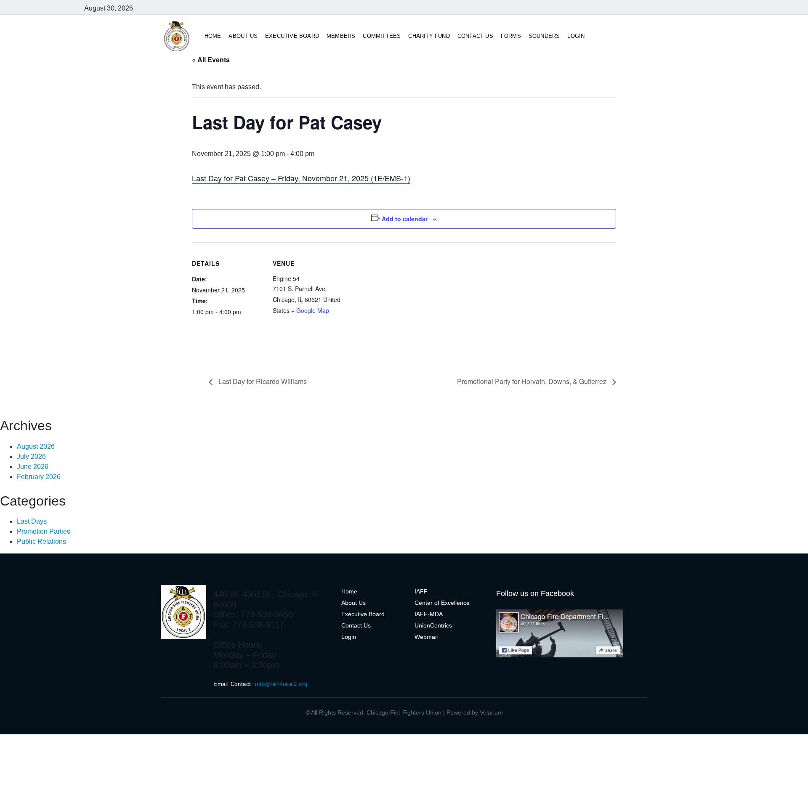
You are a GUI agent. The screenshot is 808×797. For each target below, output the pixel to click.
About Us (243, 36)
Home (213, 36)
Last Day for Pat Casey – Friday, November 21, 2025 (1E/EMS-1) (301, 177)
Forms (511, 36)
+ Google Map (310, 310)
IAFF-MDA (429, 614)
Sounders (544, 36)
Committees (382, 36)
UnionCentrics (433, 625)
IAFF (421, 591)
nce (465, 602)
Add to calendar (405, 218)
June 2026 (32, 466)
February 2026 (39, 476)
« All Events (211, 59)
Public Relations (41, 541)
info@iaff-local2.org (281, 684)
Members (341, 36)
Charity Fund (428, 36)
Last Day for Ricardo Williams (262, 381)
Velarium (491, 712)
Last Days (32, 521)
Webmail (426, 636)
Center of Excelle (437, 602)
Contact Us (475, 36)
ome (351, 591)
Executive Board (292, 36)
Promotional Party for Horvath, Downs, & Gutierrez (532, 381)
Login (576, 36)
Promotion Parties (43, 531)
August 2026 (36, 446)
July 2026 (31, 456)
